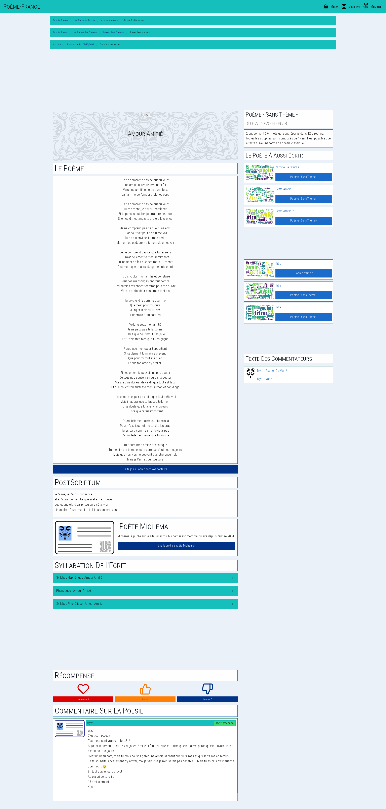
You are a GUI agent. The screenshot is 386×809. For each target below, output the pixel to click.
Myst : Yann (264, 379)
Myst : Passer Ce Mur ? (272, 371)
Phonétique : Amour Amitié (73, 591)
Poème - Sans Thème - (303, 177)
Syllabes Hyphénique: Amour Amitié (79, 577)
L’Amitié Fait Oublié (287, 167)
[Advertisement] (193, 80)
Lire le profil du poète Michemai (176, 545)
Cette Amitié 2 (284, 211)
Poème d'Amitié (304, 273)
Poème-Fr (21, 6)
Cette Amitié (283, 189)
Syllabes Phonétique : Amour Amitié (79, 604)
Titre (278, 263)
